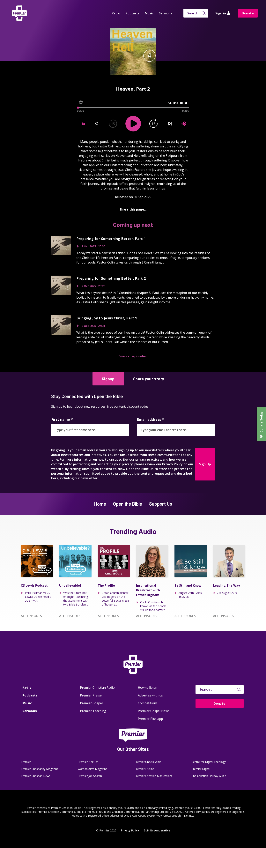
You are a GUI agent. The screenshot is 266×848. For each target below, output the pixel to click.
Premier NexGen (88, 762)
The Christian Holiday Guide (208, 776)
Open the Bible (127, 504)
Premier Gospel (91, 703)
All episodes (31, 616)
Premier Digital (200, 769)
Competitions (148, 703)
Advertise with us (150, 695)
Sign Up (205, 464)
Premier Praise (91, 695)
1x (83, 124)
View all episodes (133, 356)
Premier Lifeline (144, 769)
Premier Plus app (150, 719)
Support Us (160, 504)
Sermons (165, 13)
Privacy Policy (130, 830)
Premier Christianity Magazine (39, 769)
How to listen (147, 687)
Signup (108, 378)
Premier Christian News (35, 776)
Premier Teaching (93, 711)
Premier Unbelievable (148, 762)
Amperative (162, 830)
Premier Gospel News (153, 711)
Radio (116, 13)
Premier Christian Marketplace (154, 776)
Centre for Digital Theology (208, 762)
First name (62, 419)
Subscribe (178, 102)
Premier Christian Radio (97, 687)
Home (100, 504)
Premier (26, 762)
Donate (248, 13)
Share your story (148, 378)
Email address (150, 419)
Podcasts (132, 13)
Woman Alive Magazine (92, 769)
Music (149, 13)
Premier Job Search (90, 776)
